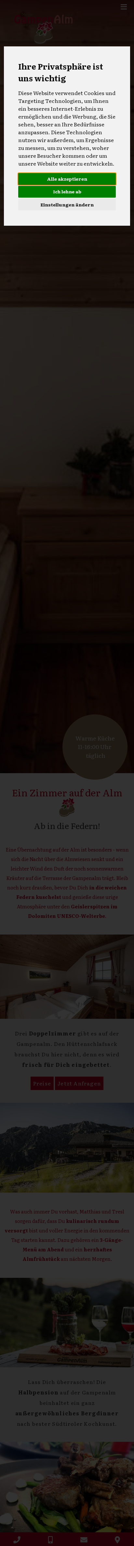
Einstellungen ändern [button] (67, 204)
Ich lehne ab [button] (67, 191)
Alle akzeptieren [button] (67, 178)
